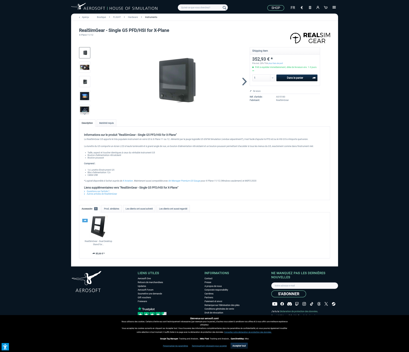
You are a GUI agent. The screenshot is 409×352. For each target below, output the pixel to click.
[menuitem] (203, 7)
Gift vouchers (144, 297)
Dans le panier (295, 77)
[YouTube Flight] (274, 304)
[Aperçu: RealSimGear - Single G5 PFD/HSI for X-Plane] (84, 52)
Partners (208, 297)
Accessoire (89, 208)
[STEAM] (333, 304)
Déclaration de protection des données (298, 311)
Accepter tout (239, 345)
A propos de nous (213, 286)
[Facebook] (282, 304)
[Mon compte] (318, 7)
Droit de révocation (213, 312)
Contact (208, 278)
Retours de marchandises (150, 282)
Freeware (142, 301)
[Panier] (326, 7)
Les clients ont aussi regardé (173, 208)
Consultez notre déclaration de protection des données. (248, 332)
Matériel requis (106, 123)
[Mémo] (310, 7)
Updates (142, 286)
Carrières (208, 293)
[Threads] (318, 304)
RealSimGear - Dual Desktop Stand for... (98, 243)
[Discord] (289, 304)
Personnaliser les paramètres (175, 346)
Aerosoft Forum (145, 290)
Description (87, 123)
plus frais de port (275, 63)
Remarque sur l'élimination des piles (221, 305)
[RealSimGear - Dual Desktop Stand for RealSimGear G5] (98, 227)
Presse (207, 282)
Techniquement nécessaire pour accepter (209, 346)
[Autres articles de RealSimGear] (310, 38)
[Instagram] (304, 304)
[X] (326, 304)
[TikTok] (311, 304)
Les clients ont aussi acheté (139, 208)
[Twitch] (296, 304)
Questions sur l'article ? (97, 191)
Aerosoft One (144, 278)
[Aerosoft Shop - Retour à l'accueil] (114, 7)
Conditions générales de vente (219, 309)
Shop (275, 8)
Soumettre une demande (150, 293)
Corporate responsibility (216, 290)
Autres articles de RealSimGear (101, 194)
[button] (5, 346)
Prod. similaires (111, 208)
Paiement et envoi (213, 301)
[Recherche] (224, 7)
